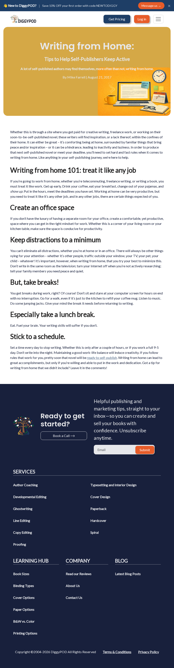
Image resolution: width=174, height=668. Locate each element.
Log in (142, 19)
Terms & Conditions (117, 652)
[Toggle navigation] (158, 19)
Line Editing (21, 520)
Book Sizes (21, 574)
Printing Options (25, 633)
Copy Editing (22, 532)
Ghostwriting (22, 509)
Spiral (94, 532)
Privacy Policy (148, 652)
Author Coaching (25, 485)
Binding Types (23, 586)
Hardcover (98, 520)
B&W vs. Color (24, 621)
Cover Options (24, 597)
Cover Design (100, 497)
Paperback (98, 509)
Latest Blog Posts (128, 574)
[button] (116, 19)
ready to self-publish (102, 358)
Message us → (151, 5)
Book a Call (61, 436)
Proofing (19, 544)
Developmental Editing (29, 497)
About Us (73, 586)
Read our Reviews (78, 574)
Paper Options (23, 609)
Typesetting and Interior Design (113, 485)
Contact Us (74, 597)
